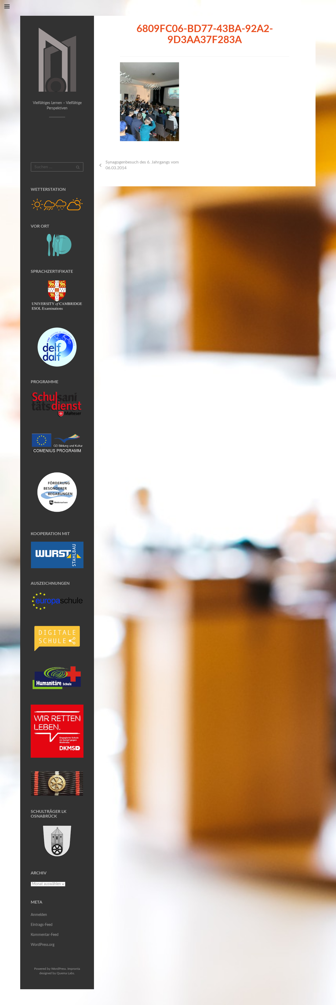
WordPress (58, 968)
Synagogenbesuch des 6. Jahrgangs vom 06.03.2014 (142, 165)
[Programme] (57, 404)
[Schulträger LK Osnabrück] (57, 841)
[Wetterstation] (57, 204)
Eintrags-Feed (41, 925)
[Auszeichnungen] (57, 601)
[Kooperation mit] (57, 555)
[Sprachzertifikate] (57, 296)
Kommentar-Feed (45, 935)
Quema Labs (65, 973)
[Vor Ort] (57, 245)
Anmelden (39, 915)
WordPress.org (42, 945)
